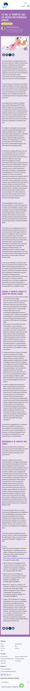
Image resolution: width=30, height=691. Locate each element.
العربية (23, 6)
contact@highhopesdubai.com (10, 671)
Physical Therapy (4, 656)
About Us (2, 646)
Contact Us (17, 648)
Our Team (3, 648)
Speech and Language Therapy (21, 656)
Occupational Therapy (19, 658)
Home (2, 644)
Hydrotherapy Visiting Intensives (7, 658)
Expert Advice (18, 660)
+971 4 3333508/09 (6, 669)
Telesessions (3, 663)
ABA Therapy (3, 660)
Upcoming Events (18, 644)
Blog (16, 646)
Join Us (2, 650)
